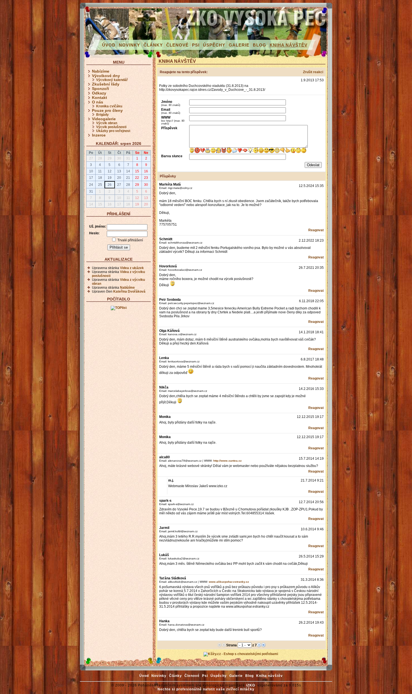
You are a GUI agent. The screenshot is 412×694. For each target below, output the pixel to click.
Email (170, 111)
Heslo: (94, 233)
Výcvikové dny (106, 75)
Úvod (108, 45)
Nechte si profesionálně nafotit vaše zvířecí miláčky (206, 689)
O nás (97, 102)
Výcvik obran (106, 123)
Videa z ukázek (132, 268)
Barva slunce (171, 156)
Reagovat (316, 230)
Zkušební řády (105, 84)
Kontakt (99, 97)
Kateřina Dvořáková (129, 291)
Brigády (102, 115)
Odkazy (99, 93)
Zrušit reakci (313, 72)
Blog (259, 45)
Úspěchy (214, 45)
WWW (172, 120)
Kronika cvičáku (109, 106)
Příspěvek (169, 128)
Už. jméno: (97, 226)
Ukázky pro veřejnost (113, 131)
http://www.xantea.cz (227, 460)
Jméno (170, 103)
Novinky (129, 45)
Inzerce (99, 135)
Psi (196, 45)
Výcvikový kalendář (112, 80)
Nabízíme (100, 71)
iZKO (250, 685)
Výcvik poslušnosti (111, 127)
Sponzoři (100, 88)
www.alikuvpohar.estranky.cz (229, 581)
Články (153, 45)
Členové (177, 45)
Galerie (239, 45)
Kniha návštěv (288, 45)
